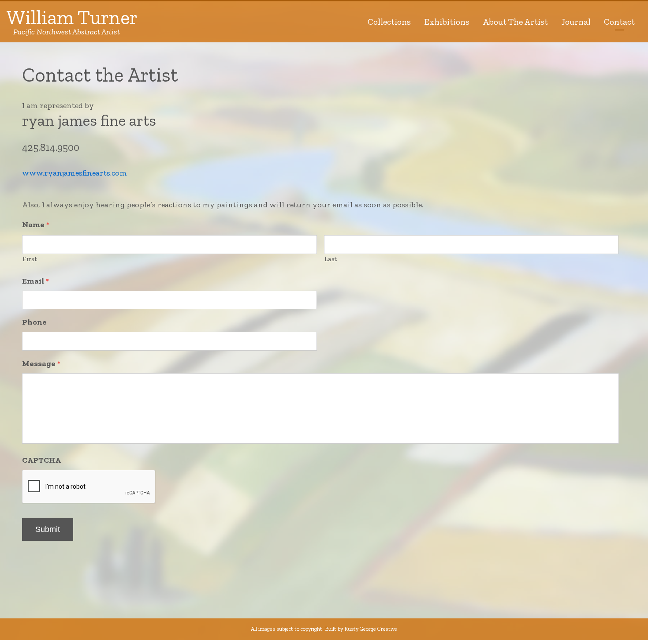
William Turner (72, 22)
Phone (34, 322)
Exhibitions (446, 21)
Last (331, 259)
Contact (619, 21)
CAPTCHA (41, 460)
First (29, 259)
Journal (576, 21)
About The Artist (515, 21)
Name (35, 224)
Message (41, 363)
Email (35, 281)
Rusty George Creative (370, 628)
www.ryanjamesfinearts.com (74, 173)
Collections (389, 21)
